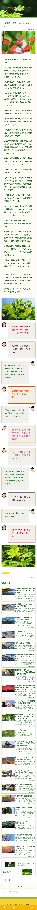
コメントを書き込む (18, 886)
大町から (6, 573)
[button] (33, 494)
